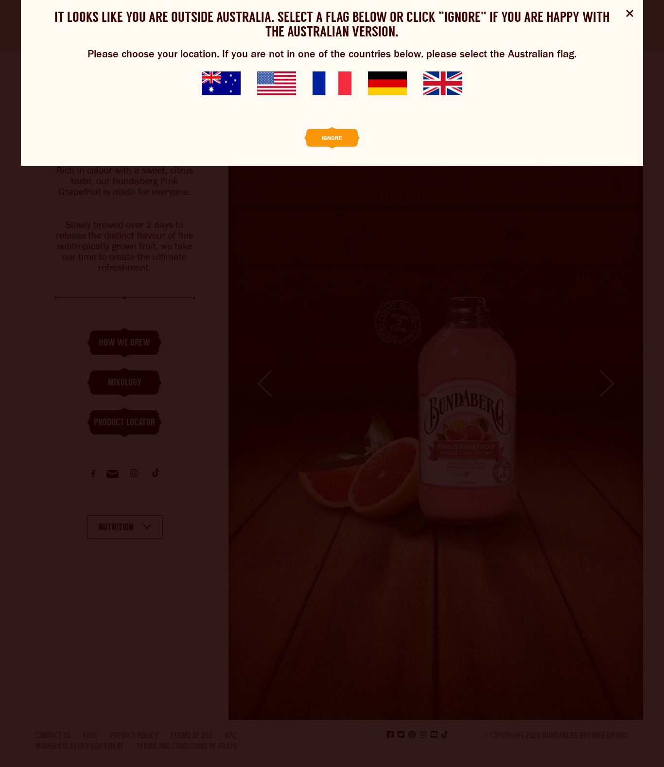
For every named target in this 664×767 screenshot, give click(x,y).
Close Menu (629, 13)
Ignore (332, 138)
